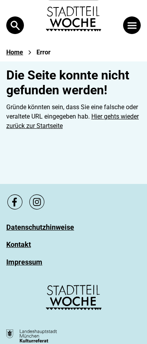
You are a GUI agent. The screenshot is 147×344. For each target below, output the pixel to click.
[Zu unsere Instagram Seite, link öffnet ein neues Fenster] (36, 202)
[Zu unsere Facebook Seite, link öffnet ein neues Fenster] (15, 202)
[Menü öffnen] (132, 25)
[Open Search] (15, 25)
